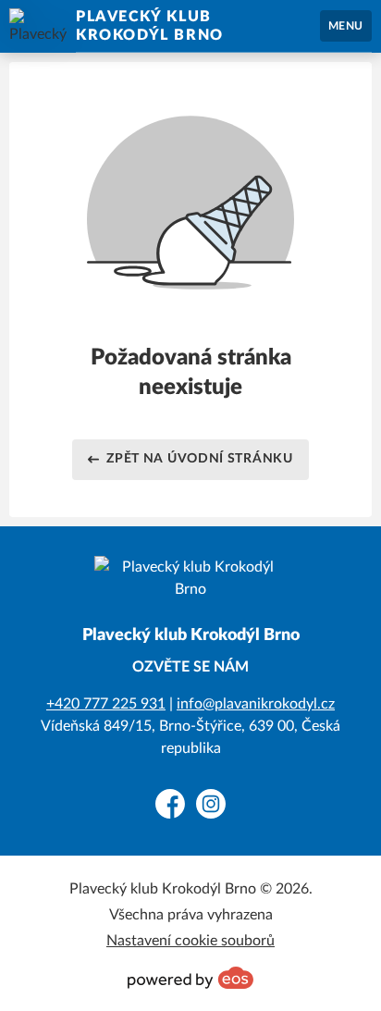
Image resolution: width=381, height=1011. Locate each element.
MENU (345, 25)
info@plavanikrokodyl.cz (256, 704)
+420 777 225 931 (106, 704)
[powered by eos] (190, 978)
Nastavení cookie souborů (190, 940)
